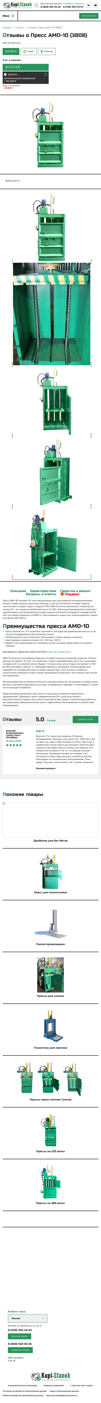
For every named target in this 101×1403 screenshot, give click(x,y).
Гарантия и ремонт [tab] (75, 591)
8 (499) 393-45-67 (73, 7)
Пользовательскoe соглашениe (22, 1386)
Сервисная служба (20, 1350)
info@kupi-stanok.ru (73, 3)
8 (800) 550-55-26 (51, 7)
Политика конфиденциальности (61, 1396)
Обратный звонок (89, 16)
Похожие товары (23, 794)
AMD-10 (40, 731)
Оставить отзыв (85, 720)
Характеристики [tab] (43, 591)
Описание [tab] (18, 591)
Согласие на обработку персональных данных (25, 1391)
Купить (11, 51)
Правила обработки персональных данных (23, 1395)
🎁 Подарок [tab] (69, 594)
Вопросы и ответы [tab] (41, 594)
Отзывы (12, 719)
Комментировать (46, 768)
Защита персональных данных (64, 1391)
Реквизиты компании (54, 1386)
